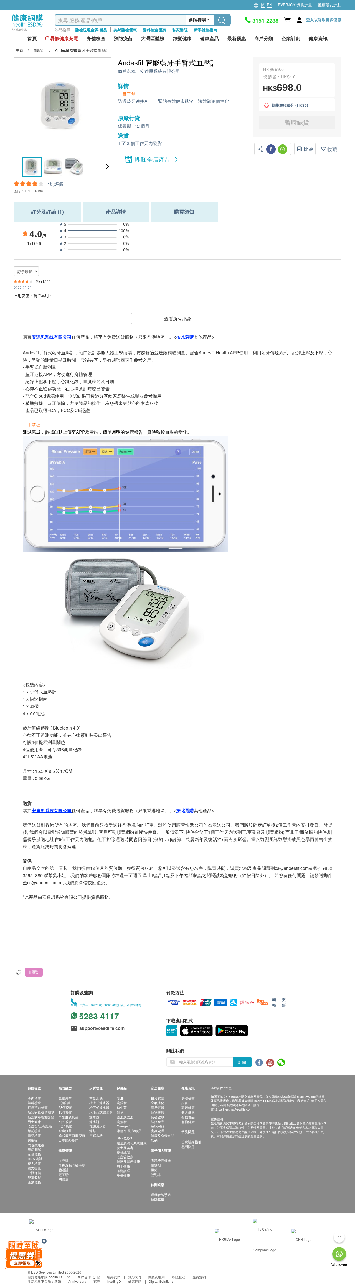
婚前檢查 (34, 1130)
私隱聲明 (178, 1276)
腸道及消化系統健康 (132, 1142)
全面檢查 (34, 1098)
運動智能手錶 (161, 1194)
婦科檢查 (34, 1102)
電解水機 (96, 1135)
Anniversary (77, 1281)
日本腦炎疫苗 (68, 1140)
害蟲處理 (157, 1130)
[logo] (27, 30)
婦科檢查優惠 (154, 29)
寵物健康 (157, 1112)
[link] (41, 1229)
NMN (121, 1098)
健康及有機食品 (162, 1135)
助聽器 (64, 1179)
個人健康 (188, 1112)
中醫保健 (34, 1172)
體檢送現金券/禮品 (91, 29)
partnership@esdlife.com (235, 1109)
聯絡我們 (113, 1276)
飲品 (154, 1140)
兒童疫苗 (65, 1098)
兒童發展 (34, 1177)
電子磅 (64, 1174)
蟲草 (120, 1112)
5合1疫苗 (65, 1121)
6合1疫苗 (65, 1126)
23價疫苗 (65, 1107)
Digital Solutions (161, 1281)
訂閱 (242, 1062)
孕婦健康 (123, 1175)
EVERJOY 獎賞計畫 (295, 4)
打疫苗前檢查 (38, 1107)
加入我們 (134, 1276)
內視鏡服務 (36, 1144)
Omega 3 (124, 1126)
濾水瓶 (94, 1121)
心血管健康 (125, 1156)
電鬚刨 (156, 1165)
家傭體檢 (34, 1154)
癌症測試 (34, 1149)
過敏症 (33, 1140)
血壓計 (33, 972)
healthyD (114, 1281)
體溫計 (64, 1169)
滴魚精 (122, 1121)
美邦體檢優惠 (125, 29)
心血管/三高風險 (40, 1126)
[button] (107, 166)
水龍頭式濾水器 (101, 1112)
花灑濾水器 (97, 1126)
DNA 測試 (35, 1158)
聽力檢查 (34, 1167)
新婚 (57, 1281)
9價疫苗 (64, 1102)
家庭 (96, 1281)
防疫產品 (157, 1121)
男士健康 (34, 1121)
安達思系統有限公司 (160, 71)
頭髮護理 (123, 1170)
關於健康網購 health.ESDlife (49, 1276)
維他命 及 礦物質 (129, 1130)
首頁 (32, 38)
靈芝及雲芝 (125, 1116)
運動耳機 (157, 1199)
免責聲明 (199, 1276)
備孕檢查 (34, 1135)
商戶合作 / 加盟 (88, 1276)
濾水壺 (94, 1116)
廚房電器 (157, 1107)
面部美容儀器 (161, 1160)
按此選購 (185, 810)
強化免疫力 (125, 1138)
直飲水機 (96, 1098)
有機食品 (188, 1116)
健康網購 (134, 1281)
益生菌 (122, 1107)
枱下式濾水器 (99, 1107)
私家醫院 (180, 29)
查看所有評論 (177, 318)
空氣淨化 (157, 1102)
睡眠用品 (157, 1126)
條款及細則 (156, 1276)
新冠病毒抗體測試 (41, 1112)
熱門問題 (188, 1146)
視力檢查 (34, 1163)
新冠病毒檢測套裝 (41, 1116)
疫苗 (184, 1102)
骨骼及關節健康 (128, 1161)
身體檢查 (188, 1098)
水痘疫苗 (65, 1130)
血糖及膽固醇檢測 (72, 1165)
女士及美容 (125, 1147)
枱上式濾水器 (99, 1102)
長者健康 (157, 1116)
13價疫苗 (65, 1112)
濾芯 (92, 1130)
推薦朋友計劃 (329, 4)
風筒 (154, 1169)
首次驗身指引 (191, 1141)
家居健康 (188, 1107)
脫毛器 (156, 1174)
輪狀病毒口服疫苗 (72, 1135)
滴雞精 (122, 1102)
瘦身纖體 (123, 1152)
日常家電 (157, 1098)
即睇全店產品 (153, 159)
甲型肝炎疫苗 (68, 1116)
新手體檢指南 (205, 29)
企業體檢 (34, 1182)
